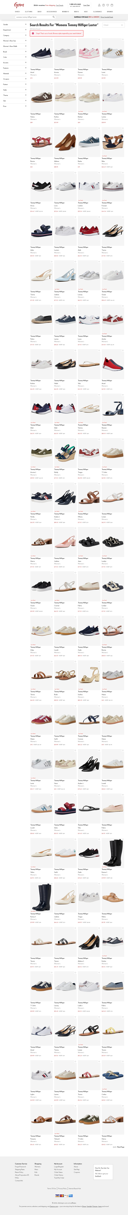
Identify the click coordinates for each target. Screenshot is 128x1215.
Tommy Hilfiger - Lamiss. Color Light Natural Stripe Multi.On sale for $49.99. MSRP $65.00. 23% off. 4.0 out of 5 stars (65, 1080)
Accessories (52, 12)
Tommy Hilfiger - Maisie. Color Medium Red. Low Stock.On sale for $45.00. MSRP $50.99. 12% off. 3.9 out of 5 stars (41, 725)
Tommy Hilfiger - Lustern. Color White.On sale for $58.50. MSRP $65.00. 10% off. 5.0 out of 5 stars (65, 236)
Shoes (17, 12)
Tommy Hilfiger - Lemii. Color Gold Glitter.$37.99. (113, 58)
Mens (36, 1169)
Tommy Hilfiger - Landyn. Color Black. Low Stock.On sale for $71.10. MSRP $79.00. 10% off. (113, 547)
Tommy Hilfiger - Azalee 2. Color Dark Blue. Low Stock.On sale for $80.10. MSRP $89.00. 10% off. (65, 503)
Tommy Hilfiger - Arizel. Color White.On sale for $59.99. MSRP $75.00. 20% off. (41, 1036)
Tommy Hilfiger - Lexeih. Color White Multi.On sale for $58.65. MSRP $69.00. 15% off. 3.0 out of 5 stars (113, 769)
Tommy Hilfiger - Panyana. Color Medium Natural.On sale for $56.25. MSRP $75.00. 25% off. (41, 1125)
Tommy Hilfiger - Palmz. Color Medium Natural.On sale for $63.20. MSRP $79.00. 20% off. (113, 991)
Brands (110, 12)
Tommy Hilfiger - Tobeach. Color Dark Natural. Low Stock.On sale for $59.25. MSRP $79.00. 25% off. (65, 1125)
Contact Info (19, 1181)
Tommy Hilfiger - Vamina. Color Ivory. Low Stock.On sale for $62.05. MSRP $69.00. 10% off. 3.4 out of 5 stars (89, 414)
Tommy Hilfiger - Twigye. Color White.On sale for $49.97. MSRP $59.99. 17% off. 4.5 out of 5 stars (89, 903)
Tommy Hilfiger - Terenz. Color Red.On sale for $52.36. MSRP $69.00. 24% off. (89, 1080)
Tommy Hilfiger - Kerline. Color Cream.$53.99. (65, 103)
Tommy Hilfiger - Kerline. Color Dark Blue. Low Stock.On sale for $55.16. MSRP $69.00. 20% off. (113, 947)
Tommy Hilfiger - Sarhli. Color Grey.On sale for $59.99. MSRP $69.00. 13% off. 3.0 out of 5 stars (65, 725)
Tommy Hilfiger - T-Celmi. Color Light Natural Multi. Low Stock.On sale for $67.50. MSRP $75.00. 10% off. (113, 458)
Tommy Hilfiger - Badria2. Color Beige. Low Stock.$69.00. (89, 103)
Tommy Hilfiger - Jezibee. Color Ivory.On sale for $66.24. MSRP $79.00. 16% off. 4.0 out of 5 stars (65, 903)
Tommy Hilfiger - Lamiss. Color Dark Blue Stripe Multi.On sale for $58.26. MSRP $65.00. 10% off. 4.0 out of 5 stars (65, 325)
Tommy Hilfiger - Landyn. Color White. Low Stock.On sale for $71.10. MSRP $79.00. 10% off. (113, 592)
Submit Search (53, 17)
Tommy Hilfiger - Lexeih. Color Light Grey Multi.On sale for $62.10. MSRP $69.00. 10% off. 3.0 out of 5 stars (65, 636)
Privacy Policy (62, 1188)
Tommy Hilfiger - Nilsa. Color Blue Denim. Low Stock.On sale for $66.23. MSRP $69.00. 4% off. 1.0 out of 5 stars (113, 147)
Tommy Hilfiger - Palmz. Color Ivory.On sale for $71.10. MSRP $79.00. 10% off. (89, 592)
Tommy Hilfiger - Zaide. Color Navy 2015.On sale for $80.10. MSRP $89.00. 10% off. (89, 636)
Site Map (77, 1169)
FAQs (17, 1178)
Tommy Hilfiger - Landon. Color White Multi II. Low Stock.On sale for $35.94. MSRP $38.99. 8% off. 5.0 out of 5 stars (89, 192)
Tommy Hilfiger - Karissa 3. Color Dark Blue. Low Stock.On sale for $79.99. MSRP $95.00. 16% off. (41, 903)
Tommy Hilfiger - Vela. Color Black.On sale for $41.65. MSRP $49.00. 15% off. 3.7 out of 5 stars (89, 814)
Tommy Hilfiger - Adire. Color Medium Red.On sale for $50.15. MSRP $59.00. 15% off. (65, 814)
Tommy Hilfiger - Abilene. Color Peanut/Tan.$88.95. (65, 147)
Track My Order (59, 1178)
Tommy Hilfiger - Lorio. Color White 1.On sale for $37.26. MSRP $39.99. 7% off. (65, 192)
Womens (37, 1167)
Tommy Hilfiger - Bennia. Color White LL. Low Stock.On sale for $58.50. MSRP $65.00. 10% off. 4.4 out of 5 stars (113, 636)
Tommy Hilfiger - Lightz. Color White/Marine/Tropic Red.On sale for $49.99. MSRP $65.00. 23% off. (41, 1080)
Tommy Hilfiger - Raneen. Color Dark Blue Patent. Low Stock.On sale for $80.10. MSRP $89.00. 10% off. (113, 414)
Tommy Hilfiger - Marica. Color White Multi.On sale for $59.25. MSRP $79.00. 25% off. (113, 1125)
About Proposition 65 (22, 1175)
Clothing (28, 12)
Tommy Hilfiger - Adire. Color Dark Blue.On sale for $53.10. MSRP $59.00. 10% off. (41, 236)
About (76, 1167)
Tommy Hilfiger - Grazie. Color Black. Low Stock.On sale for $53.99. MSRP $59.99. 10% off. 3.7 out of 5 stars (41, 592)
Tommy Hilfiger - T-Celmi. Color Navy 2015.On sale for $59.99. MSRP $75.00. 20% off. (41, 991)
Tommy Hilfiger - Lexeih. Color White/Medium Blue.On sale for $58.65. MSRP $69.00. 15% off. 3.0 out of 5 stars (41, 814)
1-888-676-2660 (75, 4)
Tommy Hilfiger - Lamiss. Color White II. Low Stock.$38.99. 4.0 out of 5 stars (113, 103)
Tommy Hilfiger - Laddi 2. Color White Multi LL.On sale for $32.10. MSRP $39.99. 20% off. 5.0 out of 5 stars (89, 991)
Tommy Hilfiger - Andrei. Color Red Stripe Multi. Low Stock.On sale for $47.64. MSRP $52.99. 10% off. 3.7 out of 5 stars (113, 325)
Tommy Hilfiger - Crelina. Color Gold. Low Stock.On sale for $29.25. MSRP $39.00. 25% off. (113, 1080)
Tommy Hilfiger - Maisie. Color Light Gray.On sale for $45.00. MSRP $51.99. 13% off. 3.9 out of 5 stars (113, 725)
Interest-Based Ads (75, 1188)
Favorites (107, 5)
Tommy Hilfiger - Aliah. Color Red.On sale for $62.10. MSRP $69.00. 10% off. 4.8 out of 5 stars (89, 236)
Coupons (77, 1172)
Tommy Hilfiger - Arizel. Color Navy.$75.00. (41, 58)
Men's (76, 12)
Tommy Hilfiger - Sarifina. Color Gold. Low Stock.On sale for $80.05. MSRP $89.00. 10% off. (89, 680)
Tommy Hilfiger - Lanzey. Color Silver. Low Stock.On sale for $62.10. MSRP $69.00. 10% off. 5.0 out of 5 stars (89, 281)
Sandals (89, 1206)
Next (120, 1147)
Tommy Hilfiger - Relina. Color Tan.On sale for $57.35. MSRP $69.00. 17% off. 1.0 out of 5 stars (113, 903)
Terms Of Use (51, 1188)
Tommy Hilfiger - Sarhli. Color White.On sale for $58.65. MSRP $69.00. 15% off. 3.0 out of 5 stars (65, 858)
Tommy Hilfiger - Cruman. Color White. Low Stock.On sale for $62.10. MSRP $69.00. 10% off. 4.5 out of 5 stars (65, 592)
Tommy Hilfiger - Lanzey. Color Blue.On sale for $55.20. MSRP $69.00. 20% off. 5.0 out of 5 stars (65, 991)
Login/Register (59, 1167)
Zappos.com (54, 1206)
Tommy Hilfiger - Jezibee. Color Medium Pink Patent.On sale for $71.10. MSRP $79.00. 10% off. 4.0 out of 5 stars (65, 547)
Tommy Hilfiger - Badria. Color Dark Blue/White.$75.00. (89, 147)
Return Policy (19, 1172)
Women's (65, 12)
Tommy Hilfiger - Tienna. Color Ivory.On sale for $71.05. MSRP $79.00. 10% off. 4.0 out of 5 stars (41, 281)
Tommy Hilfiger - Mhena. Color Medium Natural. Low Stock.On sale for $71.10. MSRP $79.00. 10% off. (89, 503)
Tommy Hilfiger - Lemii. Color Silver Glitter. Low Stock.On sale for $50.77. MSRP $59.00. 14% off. (41, 769)
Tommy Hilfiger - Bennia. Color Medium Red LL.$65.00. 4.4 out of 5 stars (41, 147)
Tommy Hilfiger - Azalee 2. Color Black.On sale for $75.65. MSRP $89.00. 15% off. (89, 769)
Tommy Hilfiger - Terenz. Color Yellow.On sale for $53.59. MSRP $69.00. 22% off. (113, 1036)
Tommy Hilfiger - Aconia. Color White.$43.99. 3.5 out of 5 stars (65, 58)
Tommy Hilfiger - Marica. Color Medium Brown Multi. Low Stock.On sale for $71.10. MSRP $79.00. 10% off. (41, 547)
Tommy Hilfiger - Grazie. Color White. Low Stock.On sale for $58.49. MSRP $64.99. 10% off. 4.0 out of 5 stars (113, 281)
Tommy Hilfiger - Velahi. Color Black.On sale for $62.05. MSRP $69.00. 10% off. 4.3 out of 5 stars (65, 369)
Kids (36, 1172)
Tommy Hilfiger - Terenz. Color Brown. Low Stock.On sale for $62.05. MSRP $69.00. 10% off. (41, 680)
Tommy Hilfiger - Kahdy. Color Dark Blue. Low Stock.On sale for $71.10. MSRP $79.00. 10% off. (65, 458)
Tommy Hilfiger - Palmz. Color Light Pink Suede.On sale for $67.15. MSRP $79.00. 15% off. (113, 814)
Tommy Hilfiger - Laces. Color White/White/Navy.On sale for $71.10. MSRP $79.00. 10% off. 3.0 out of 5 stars (89, 325)
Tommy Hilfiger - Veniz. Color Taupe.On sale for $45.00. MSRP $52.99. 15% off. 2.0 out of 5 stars (65, 769)
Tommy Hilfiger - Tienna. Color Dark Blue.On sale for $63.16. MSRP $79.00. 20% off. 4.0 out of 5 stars (65, 1036)
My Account (99, 5)
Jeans (100, 1206)
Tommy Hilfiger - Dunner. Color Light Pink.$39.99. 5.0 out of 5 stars (89, 58)
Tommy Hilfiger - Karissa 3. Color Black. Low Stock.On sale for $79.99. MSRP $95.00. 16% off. (113, 858)
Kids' (86, 12)
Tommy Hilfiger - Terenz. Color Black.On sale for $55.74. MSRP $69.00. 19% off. (65, 947)
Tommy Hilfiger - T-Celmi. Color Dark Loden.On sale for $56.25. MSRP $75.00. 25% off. (89, 1125)
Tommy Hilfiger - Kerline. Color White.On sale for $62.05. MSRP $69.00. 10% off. (41, 369)
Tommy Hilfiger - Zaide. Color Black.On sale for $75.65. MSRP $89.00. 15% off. (89, 858)
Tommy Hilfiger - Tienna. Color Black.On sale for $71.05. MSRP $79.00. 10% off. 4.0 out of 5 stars (113, 236)
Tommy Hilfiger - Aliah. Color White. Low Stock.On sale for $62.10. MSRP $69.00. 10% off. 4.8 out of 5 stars (65, 414)
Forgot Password (20, 1167)
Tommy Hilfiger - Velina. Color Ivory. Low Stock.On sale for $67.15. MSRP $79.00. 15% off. (41, 858)
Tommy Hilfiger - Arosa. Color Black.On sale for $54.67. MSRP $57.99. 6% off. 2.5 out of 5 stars (41, 192)
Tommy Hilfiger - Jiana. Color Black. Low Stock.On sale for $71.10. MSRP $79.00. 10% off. (89, 547)
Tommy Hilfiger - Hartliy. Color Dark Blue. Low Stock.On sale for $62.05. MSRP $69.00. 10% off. (41, 503)
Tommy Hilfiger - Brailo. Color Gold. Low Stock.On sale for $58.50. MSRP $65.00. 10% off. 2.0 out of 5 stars (65, 680)
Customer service (103, 5)
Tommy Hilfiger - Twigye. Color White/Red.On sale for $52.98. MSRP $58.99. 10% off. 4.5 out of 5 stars (89, 458)
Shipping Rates (20, 1169)
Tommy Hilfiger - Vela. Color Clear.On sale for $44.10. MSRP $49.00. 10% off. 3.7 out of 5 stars (89, 369)
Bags (40, 12)
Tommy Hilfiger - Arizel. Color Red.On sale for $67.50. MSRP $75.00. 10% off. (113, 369)
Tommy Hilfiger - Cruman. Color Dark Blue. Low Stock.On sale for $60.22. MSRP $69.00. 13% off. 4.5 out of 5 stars (89, 725)
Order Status (58, 1172)
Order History (58, 1175)
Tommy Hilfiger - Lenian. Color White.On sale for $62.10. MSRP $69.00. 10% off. (113, 503)
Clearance (97, 12)
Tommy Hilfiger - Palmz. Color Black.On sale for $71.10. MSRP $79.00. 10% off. (41, 325)
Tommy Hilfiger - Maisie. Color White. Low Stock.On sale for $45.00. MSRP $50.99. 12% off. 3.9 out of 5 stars (113, 680)
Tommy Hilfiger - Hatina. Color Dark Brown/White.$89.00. (41, 103)
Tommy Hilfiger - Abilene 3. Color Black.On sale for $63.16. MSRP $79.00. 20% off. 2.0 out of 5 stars (89, 947)
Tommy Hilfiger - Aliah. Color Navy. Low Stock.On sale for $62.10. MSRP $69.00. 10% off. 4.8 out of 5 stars (41, 414)
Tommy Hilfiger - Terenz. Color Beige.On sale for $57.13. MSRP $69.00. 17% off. (41, 947)
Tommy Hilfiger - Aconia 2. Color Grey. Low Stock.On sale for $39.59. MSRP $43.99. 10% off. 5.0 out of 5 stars (41, 458)
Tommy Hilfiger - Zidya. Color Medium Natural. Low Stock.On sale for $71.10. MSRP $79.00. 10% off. (41, 636)
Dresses (95, 1206)
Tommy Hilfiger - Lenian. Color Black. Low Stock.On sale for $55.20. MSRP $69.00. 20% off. (89, 1036)
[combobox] (35, 17)
